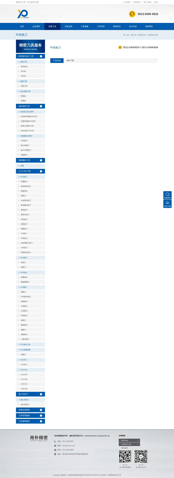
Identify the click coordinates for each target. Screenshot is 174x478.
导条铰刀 (24, 238)
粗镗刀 (23, 262)
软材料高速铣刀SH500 (29, 116)
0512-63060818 (131, 47)
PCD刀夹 (24, 379)
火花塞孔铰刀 (26, 200)
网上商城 (147, 2)
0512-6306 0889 (68, 450)
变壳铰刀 (24, 219)
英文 (156, 2)
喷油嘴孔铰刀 (26, 205)
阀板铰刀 (24, 229)
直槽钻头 (24, 277)
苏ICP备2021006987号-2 (92, 475)
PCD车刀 (24, 364)
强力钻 (23, 71)
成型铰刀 (24, 224)
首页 (22, 26)
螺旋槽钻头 (25, 282)
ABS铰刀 (24, 248)
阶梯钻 (23, 96)
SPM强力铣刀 (26, 297)
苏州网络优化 (111, 475)
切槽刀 (23, 354)
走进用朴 (36, 26)
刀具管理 (101, 26)
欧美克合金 (124, 440)
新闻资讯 (117, 26)
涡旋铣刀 (24, 155)
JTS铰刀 (24, 233)
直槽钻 (23, 101)
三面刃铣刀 (25, 339)
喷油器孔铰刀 (26, 186)
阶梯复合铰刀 (26, 252)
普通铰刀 (24, 181)
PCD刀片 (24, 375)
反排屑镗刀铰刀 (27, 243)
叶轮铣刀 (24, 141)
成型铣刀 (24, 334)
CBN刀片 (24, 384)
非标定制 (68, 26)
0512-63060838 (150, 47)
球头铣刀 (24, 315)
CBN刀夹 (24, 389)
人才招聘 (126, 2)
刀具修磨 (84, 26)
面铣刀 (23, 292)
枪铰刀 (23, 196)
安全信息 (124, 448)
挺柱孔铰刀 (25, 215)
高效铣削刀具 (142, 35)
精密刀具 (52, 26)
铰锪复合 (24, 191)
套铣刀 (23, 320)
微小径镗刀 (25, 404)
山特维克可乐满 (126, 444)
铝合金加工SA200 (27, 131)
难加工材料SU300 (27, 126)
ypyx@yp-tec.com (68, 445)
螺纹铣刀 (24, 325)
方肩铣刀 (24, 306)
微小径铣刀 (25, 145)
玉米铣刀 (24, 311)
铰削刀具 (24, 86)
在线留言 (137, 2)
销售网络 (149, 26)
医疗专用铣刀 (26, 150)
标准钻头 (24, 66)
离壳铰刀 (24, 210)
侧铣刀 (23, 330)
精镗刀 (23, 267)
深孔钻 (23, 76)
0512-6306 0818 (68, 441)
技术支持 (133, 26)
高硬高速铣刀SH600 (28, 121)
